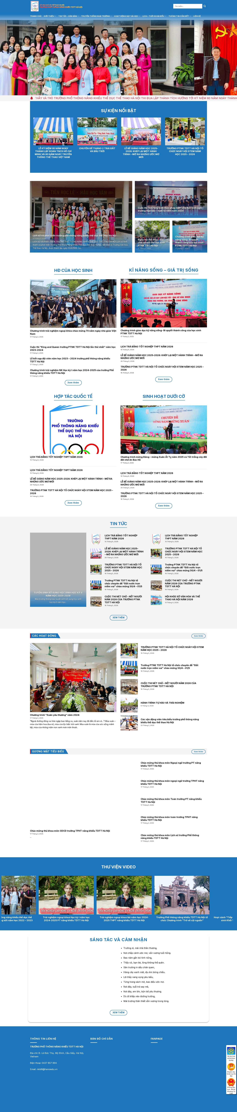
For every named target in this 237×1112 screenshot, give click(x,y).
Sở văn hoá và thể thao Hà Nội (231, 1050)
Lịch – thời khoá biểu (153, 16)
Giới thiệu (49, 16)
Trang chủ (35, 16)
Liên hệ (197, 16)
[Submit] (204, 6)
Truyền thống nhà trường (95, 16)
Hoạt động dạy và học (126, 16)
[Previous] (8, 57)
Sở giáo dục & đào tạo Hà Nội (231, 1066)
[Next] (228, 57)
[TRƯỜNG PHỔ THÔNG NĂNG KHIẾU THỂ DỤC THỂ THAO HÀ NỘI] (64, 6)
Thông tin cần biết (179, 16)
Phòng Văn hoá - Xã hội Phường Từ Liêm (231, 1081)
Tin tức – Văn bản (67, 16)
